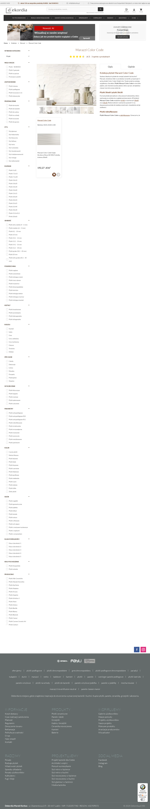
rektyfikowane (125, 115)
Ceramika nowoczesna (61, 726)
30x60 (136, 100)
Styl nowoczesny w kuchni (63, 778)
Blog (100, 766)
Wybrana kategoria (12, 51)
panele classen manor (90, 689)
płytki (123, 100)
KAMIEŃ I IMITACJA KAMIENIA (64, 18)
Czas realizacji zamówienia (17, 717)
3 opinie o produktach (101, 56)
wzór (7, 497)
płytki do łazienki (62, 683)
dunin (24, 676)
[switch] (143, 799)
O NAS (134, 18)
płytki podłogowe (34, 670)
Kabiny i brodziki (59, 723)
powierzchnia (10, 266)
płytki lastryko (134, 676)
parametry (9, 409)
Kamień (55, 729)
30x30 (105, 103)
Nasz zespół (10, 738)
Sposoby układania (13, 769)
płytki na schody (43, 683)
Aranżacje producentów (108, 729)
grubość (8, 220)
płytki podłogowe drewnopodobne (111, 670)
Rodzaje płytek (11, 763)
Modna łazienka (59, 785)
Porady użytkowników (14, 772)
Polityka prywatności (14, 732)
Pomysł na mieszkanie (61, 766)
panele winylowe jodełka (85, 683)
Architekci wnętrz (60, 763)
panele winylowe (23, 683)
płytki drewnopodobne (57, 670)
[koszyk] (54, 174)
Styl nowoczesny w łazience (64, 775)
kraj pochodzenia (12, 562)
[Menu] (146, 784)
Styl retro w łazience (61, 769)
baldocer (57, 676)
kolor (7, 448)
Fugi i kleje (9, 778)
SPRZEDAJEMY (83, 18)
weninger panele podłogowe (110, 676)
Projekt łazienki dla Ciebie (63, 760)
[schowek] (58, 174)
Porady (8, 760)
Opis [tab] (110, 66)
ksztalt (7, 305)
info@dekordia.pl (63, 3)
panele (90, 676)
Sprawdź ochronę (122, 37)
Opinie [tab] (131, 66)
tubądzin (13, 676)
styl (6, 127)
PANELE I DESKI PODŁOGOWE (40, 18)
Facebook (102, 760)
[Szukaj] (100, 9)
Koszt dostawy (11, 713)
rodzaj (7, 324)
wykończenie (10, 386)
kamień (69, 676)
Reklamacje (10, 729)
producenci (9, 574)
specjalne (8, 357)
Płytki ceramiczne (19, 18)
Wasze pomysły (105, 717)
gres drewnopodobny (81, 670)
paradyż (134, 670)
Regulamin (9, 723)
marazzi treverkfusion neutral (63, 689)
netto (46, 676)
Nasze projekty (105, 723)
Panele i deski (58, 717)
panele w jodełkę (108, 683)
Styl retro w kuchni (60, 772)
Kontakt (8, 742)
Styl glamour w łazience (62, 782)
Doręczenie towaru (13, 726)
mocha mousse (127, 683)
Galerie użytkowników (108, 713)
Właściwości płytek (13, 766)
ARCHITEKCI (123, 18)
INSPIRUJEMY (97, 18)
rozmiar (8, 166)
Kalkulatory (10, 775)
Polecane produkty (106, 726)
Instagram (102, 763)
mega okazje (9, 63)
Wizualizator (104, 732)
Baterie (55, 732)
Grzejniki (56, 720)
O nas (7, 735)
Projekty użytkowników (108, 720)
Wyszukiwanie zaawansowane (95, 12)
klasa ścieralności (12, 539)
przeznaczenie (10, 101)
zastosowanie (10, 82)
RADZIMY (110, 18)
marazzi (35, 676)
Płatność (9, 720)
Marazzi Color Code (44, 120)
